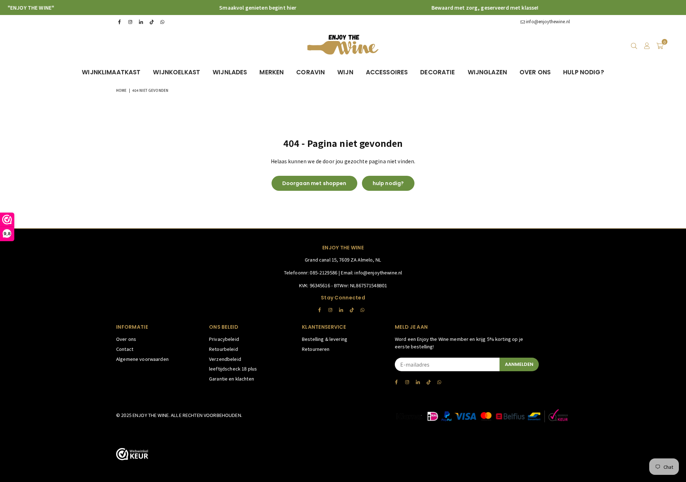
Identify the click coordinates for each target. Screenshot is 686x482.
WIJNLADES (230, 72)
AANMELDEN (519, 364)
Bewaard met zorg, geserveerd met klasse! (474, 7)
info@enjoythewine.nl (547, 21)
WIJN (345, 72)
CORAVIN (310, 72)
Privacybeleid (224, 339)
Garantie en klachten (231, 378)
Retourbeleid (223, 349)
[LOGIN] (646, 45)
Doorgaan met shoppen (314, 183)
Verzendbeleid (225, 359)
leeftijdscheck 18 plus (233, 368)
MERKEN (271, 72)
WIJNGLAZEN (487, 72)
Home (121, 90)
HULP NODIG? (583, 72)
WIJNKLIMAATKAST (111, 72)
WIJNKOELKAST (176, 72)
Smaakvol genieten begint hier (247, 7)
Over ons (126, 339)
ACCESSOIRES (387, 72)
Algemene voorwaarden (142, 359)
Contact (124, 349)
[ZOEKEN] (634, 45)
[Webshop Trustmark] (132, 455)
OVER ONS (535, 72)
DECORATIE (437, 72)
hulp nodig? (388, 183)
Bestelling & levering (324, 339)
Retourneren (316, 349)
